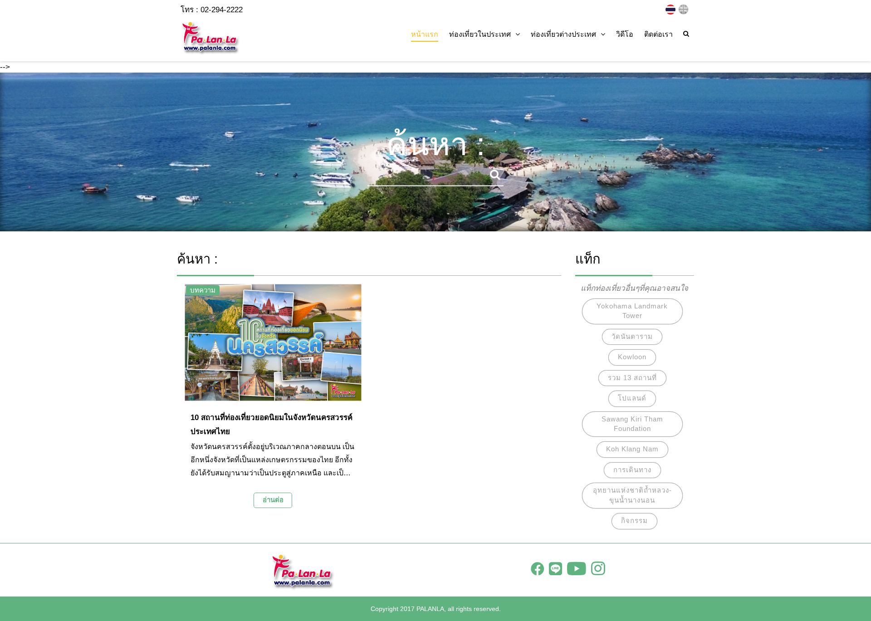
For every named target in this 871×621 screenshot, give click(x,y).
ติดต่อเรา (658, 34)
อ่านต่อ (273, 500)
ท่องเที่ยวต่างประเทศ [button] (563, 34)
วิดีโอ (624, 34)
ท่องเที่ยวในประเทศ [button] (480, 34)
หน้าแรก (424, 34)
